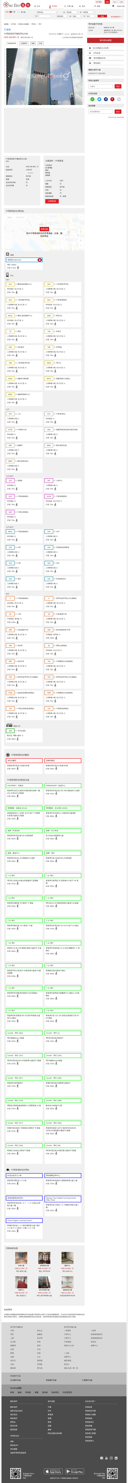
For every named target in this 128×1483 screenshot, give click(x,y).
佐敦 (39, 1353)
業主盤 (23, 12)
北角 (12, 1364)
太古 (39, 1357)
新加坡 (45, 1392)
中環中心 (67, 1334)
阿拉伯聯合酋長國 (55, 1433)
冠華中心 (67, 1357)
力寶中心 (67, 1338)
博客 (12, 1442)
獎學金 (13, 1422)
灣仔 (12, 1334)
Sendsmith (120, 117)
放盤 (107, 2)
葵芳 (39, 1346)
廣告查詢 (13, 1415)
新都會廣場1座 (96, 1338)
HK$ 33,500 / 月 (44, 1268)
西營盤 (39, 1361)
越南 (20, 1392)
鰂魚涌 (13, 1368)
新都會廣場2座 (96, 1334)
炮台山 (39, 1331)
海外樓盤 (99, 2)
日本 (49, 1411)
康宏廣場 (67, 1361)
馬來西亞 (55, 1392)
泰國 (36, 1392)
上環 (12, 1338)
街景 (40, 43)
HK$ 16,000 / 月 (44, 1293)
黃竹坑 (13, 1361)
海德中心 (21, 1290)
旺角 (39, 1342)
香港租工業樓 (90, 1415)
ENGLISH (121, 6)
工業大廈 (70, 6)
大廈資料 (24, 43)
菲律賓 (28, 1392)
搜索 (102, 16)
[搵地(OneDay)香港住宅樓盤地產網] (16, 4)
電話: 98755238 (44, 1271)
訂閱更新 (52, 201)
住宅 (38, 6)
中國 (49, 1407)
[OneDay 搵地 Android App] (74, 1471)
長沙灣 (39, 1338)
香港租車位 (89, 1422)
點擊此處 (44, 229)
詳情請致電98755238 (67, 1296)
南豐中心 (94, 1346)
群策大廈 (21, 1265)
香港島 (67, 1331)
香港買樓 (88, 1426)
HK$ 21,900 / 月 (21, 1268)
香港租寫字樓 (90, 1411)
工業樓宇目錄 (87, 1380)
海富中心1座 (69, 1346)
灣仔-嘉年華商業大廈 (44, 1296)
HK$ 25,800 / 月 (67, 1268)
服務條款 (69, 1478)
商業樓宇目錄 (51, 1380)
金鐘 (12, 1357)
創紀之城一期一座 (71, 1368)
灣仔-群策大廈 (21, 1271)
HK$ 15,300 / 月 (67, 1293)
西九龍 (39, 1368)
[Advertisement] (44, 128)
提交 (118, 86)
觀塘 (12, 1353)
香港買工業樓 (90, 1433)
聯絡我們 (13, 1418)
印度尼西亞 (67, 1392)
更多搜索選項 (115, 17)
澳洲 (49, 1422)
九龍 (66, 1353)
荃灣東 (39, 1364)
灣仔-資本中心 (67, 1271)
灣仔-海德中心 (21, 1296)
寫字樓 (54, 6)
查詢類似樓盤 (106, 40)
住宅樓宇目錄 (15, 1380)
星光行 (66, 1364)
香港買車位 (89, 1441)
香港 (12, 1392)
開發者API (14, 1445)
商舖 (98, 6)
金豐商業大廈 (44, 1265)
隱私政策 (75, 1478)
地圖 (33, 43)
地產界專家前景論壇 (18, 1453)
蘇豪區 (39, 1334)
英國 (49, 1426)
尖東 (12, 1349)
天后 (39, 1349)
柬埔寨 (50, 1415)
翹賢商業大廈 (67, 1290)
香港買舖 (88, 1437)
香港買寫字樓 (90, 1430)
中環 (12, 1331)
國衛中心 (67, 1265)
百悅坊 (93, 1342)
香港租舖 (88, 1418)
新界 (93, 1331)
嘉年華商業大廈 (44, 1290)
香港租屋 (88, 1407)
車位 (83, 6)
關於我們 (13, 1407)
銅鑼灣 (13, 1346)
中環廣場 (67, 1342)
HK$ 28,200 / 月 (21, 1293)
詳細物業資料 (11, 43)
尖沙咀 (13, 1342)
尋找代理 (13, 1426)
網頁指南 (13, 1430)
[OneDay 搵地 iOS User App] (53, 1471)
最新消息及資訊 (16, 1411)
